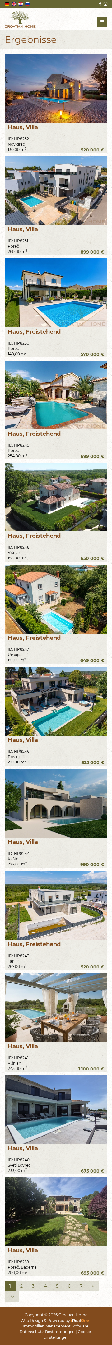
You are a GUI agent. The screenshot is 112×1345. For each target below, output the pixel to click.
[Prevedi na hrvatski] (21, 3)
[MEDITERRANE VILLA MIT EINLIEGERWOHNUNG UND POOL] (56, 497)
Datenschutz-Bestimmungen (47, 1331)
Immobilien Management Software (55, 1326)
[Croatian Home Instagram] (105, 4)
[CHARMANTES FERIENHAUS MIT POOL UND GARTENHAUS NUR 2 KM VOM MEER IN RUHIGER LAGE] (56, 599)
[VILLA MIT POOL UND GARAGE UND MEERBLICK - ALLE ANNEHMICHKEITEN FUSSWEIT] (56, 803)
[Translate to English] (14, 3)
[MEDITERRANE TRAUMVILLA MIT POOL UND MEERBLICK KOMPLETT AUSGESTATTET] (56, 1109)
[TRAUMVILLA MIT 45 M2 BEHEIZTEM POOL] (56, 1007)
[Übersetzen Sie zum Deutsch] (7, 3)
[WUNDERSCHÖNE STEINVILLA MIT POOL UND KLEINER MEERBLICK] (56, 1211)
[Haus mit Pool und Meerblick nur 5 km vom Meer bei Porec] (56, 292)
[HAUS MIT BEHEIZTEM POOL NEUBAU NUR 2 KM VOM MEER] (56, 905)
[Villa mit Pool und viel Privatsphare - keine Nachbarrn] (56, 88)
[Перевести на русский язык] (28, 3)
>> (11, 1297)
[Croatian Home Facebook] (99, 4)
